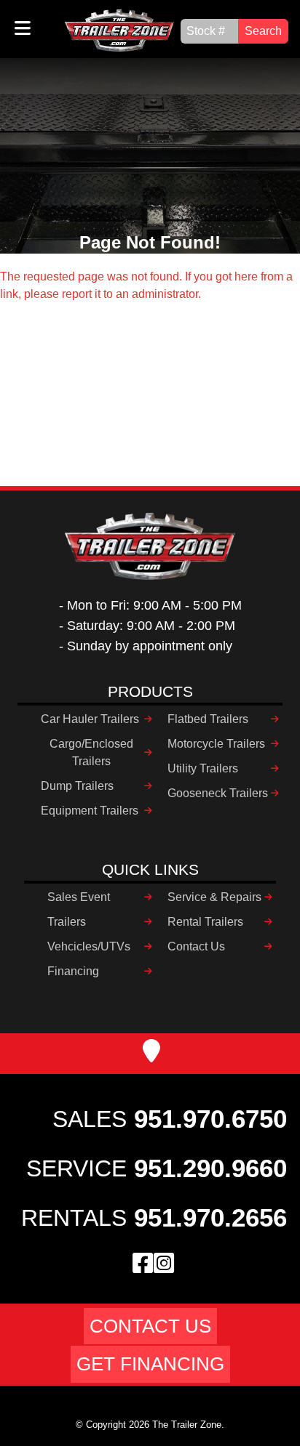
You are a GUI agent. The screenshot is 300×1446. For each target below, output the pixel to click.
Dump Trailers (77, 786)
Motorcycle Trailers (216, 744)
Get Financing (150, 1364)
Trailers (66, 922)
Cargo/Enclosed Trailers (91, 752)
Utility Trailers (202, 768)
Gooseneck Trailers (217, 793)
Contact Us (196, 946)
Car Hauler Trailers (90, 719)
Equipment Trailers (89, 810)
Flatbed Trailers (207, 719)
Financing (73, 971)
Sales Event (78, 897)
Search (263, 31)
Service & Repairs (214, 897)
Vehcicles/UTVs (88, 946)
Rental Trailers (205, 922)
